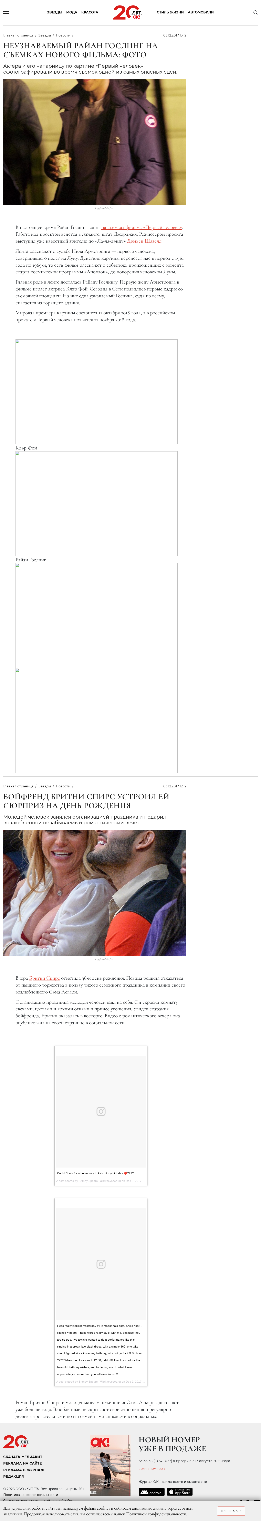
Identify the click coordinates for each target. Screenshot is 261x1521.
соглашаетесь (98, 1514)
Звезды (54, 12)
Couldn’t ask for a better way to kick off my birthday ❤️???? (95, 1173)
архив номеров (152, 1469)
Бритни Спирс (44, 978)
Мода (71, 12)
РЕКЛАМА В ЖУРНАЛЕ (24, 1470)
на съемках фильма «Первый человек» (141, 227)
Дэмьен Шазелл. (145, 241)
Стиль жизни (170, 12)
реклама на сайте (22, 1463)
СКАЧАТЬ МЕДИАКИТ (22, 1457)
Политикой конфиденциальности (156, 1514)
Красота (89, 12)
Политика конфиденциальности (30, 1495)
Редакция (13, 1476)
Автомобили (201, 12)
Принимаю (231, 1511)
